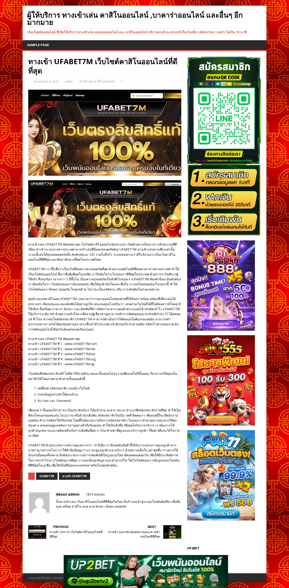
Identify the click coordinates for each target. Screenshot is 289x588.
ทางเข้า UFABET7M (74, 476)
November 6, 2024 (46, 81)
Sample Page (38, 45)
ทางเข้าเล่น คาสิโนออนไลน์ (96, 81)
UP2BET (193, 548)
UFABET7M (47, 476)
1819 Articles (95, 494)
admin (69, 81)
